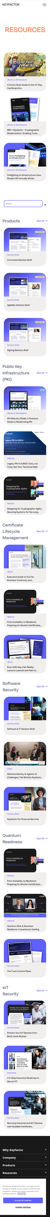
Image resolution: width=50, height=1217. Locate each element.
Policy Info (22, 1194)
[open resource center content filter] (45, 205)
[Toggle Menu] (45, 5)
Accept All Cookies (23, 1200)
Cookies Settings (23, 1207)
